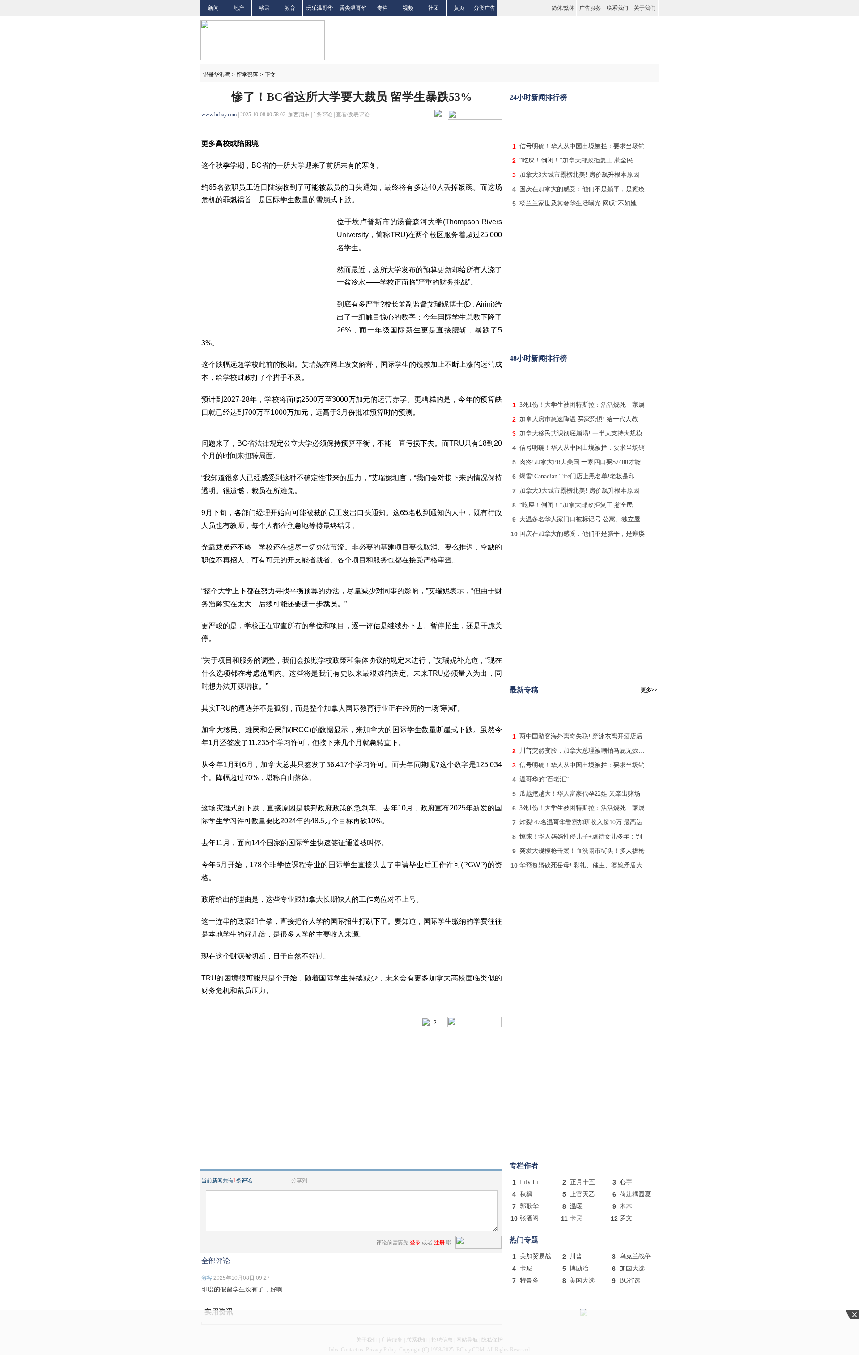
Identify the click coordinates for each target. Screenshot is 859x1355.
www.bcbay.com (219, 114)
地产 (239, 8)
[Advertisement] (583, 120)
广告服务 (590, 8)
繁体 (569, 8)
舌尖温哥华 (353, 8)
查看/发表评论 (353, 114)
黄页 (459, 8)
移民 (264, 8)
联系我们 (617, 8)
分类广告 (484, 8)
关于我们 (644, 8)
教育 (290, 8)
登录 (415, 1243)
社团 (433, 8)
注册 (439, 1243)
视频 (408, 8)
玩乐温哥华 (319, 8)
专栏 (382, 8)
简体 (557, 8)
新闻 (213, 8)
